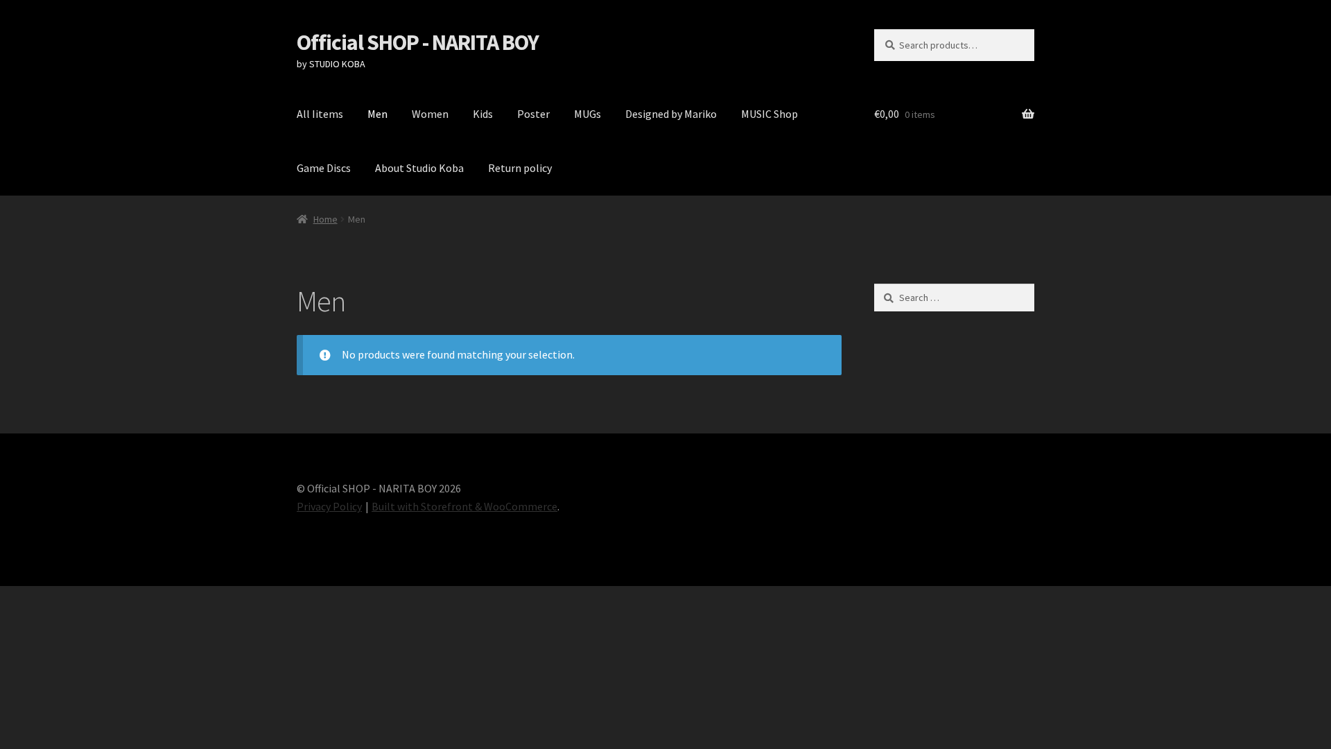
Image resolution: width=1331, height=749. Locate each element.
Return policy (520, 168)
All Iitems (320, 114)
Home (325, 219)
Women (430, 114)
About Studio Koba (419, 168)
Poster (533, 114)
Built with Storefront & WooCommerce (464, 506)
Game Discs (324, 168)
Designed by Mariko (671, 114)
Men (377, 114)
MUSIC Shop (769, 114)
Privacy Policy (329, 506)
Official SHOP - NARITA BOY (418, 42)
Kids (483, 114)
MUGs (587, 114)
